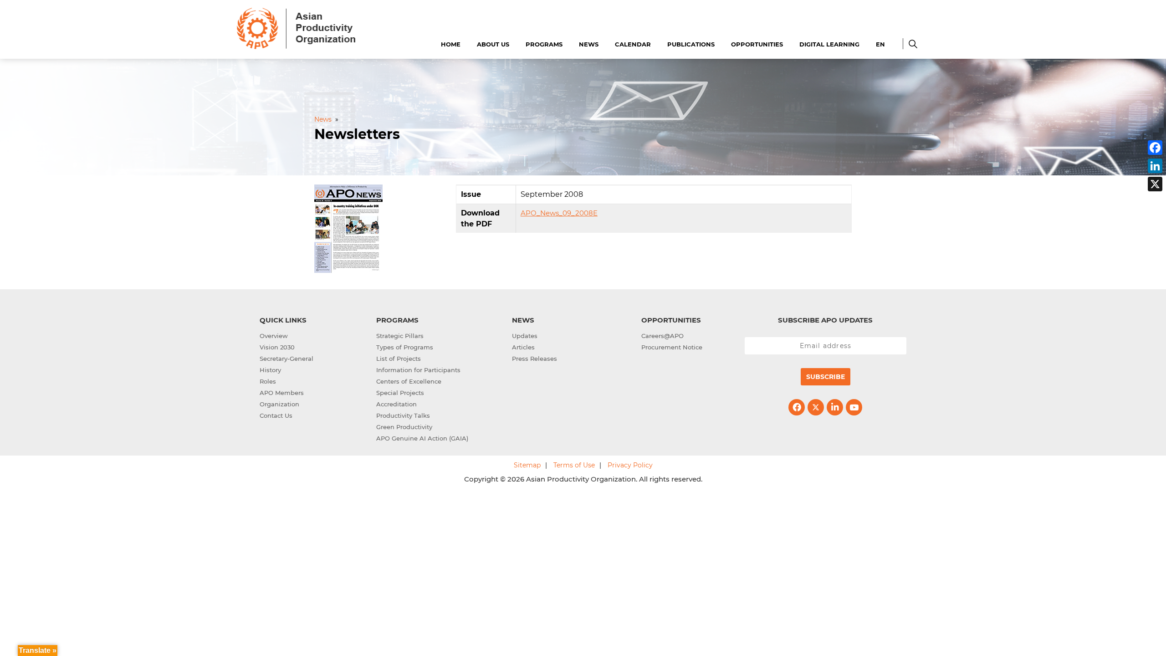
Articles (523, 347)
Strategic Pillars (400, 335)
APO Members (282, 392)
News (588, 44)
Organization (279, 404)
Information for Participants (418, 370)
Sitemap (527, 465)
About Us (493, 44)
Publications (691, 44)
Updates (524, 335)
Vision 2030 (277, 347)
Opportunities (757, 44)
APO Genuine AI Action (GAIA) (422, 438)
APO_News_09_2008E (559, 213)
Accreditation (396, 404)
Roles (268, 381)
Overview (274, 335)
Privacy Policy (630, 465)
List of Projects (398, 358)
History (270, 370)
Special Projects (400, 392)
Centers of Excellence (408, 381)
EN (880, 44)
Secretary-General (286, 358)
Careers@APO (662, 335)
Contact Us (276, 415)
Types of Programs (404, 347)
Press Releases (534, 358)
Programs (544, 44)
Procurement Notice (671, 347)
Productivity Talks (403, 415)
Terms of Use (574, 465)
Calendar (633, 44)
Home (450, 44)
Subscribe (825, 377)
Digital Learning (829, 44)
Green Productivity (404, 426)
